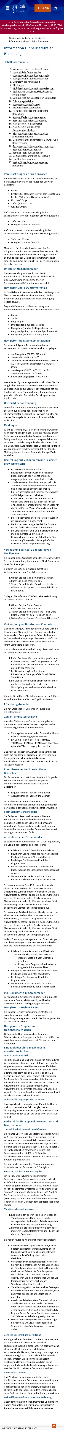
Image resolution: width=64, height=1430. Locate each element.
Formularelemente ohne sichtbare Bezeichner (30, 112)
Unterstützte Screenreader (27, 72)
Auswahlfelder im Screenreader (29, 117)
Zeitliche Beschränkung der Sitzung (31, 156)
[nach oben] (54, 1426)
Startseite (26, 38)
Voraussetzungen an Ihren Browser (31, 69)
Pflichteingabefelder (23, 101)
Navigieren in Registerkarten (27, 123)
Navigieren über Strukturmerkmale (31, 75)
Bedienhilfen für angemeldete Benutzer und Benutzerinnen (35, 141)
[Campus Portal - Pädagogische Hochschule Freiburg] (19, 8)
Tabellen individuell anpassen (28, 152)
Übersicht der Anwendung (26, 81)
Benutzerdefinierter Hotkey (27, 149)
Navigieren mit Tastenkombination (31, 78)
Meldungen (18, 85)
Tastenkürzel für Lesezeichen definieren (33, 146)
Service (38, 38)
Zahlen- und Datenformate (26, 104)
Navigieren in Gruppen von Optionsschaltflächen (26, 128)
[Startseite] (54, 8)
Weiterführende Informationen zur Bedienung (30, 164)
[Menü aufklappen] (7, 8)
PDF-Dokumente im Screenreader (30, 120)
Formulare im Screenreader (27, 107)
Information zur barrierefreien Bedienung (28, 41)
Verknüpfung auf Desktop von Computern (34, 98)
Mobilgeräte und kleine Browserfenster (33, 88)
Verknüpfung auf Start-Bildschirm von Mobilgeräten (32, 93)
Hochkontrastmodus (24, 159)
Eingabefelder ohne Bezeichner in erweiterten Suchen (30, 135)
